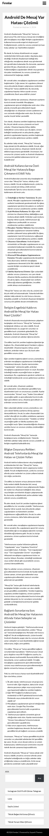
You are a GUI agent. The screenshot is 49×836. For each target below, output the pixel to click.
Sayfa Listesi (13, 806)
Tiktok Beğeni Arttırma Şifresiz (21, 814)
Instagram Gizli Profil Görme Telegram (24, 791)
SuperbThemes (36, 832)
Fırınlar (7, 3)
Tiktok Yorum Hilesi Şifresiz (20, 822)
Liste (10, 799)
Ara (7, 771)
